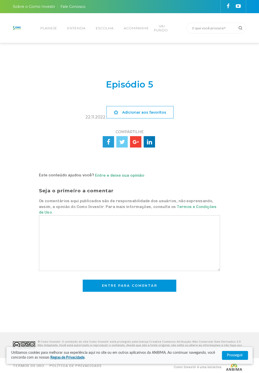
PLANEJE (48, 28)
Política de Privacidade (75, 366)
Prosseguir (235, 355)
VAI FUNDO (161, 28)
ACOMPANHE (136, 28)
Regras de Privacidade (67, 357)
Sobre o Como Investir (34, 6)
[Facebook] (228, 6)
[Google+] (135, 142)
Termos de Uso (28, 366)
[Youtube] (238, 6)
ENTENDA (76, 28)
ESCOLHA (105, 28)
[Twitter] (122, 142)
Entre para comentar (129, 285)
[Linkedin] (149, 142)
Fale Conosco (72, 6)
